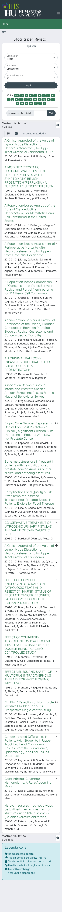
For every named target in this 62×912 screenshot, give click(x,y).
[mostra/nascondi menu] (58, 13)
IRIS (4, 32)
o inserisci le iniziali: (20, 113)
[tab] (8, 133)
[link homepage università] (23, 13)
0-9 (16, 95)
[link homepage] (11, 6)
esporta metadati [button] (33, 133)
